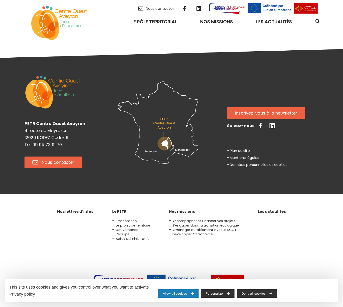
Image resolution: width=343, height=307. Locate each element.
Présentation (126, 221)
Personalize (214, 293)
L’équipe (123, 234)
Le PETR (119, 211)
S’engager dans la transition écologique (205, 225)
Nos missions (182, 211)
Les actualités (272, 211)
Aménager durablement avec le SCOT (204, 229)
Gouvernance (127, 229)
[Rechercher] (317, 23)
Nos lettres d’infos (75, 211)
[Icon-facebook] (260, 126)
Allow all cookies (175, 293)
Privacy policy (22, 294)
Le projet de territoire (133, 225)
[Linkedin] (272, 126)
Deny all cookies (254, 293)
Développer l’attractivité (192, 234)
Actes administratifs (132, 238)
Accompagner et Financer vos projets (203, 221)
